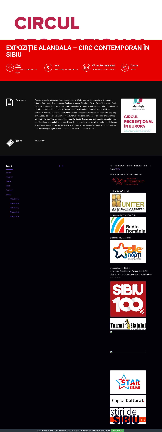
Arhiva (8, 195)
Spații (8, 186)
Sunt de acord (117, 430)
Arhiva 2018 (14, 203)
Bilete (8, 181)
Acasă (8, 173)
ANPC (117, 169)
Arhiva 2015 (14, 216)
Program (9, 177)
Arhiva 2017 (14, 208)
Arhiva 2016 (14, 212)
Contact (9, 190)
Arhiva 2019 (14, 199)
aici (109, 430)
